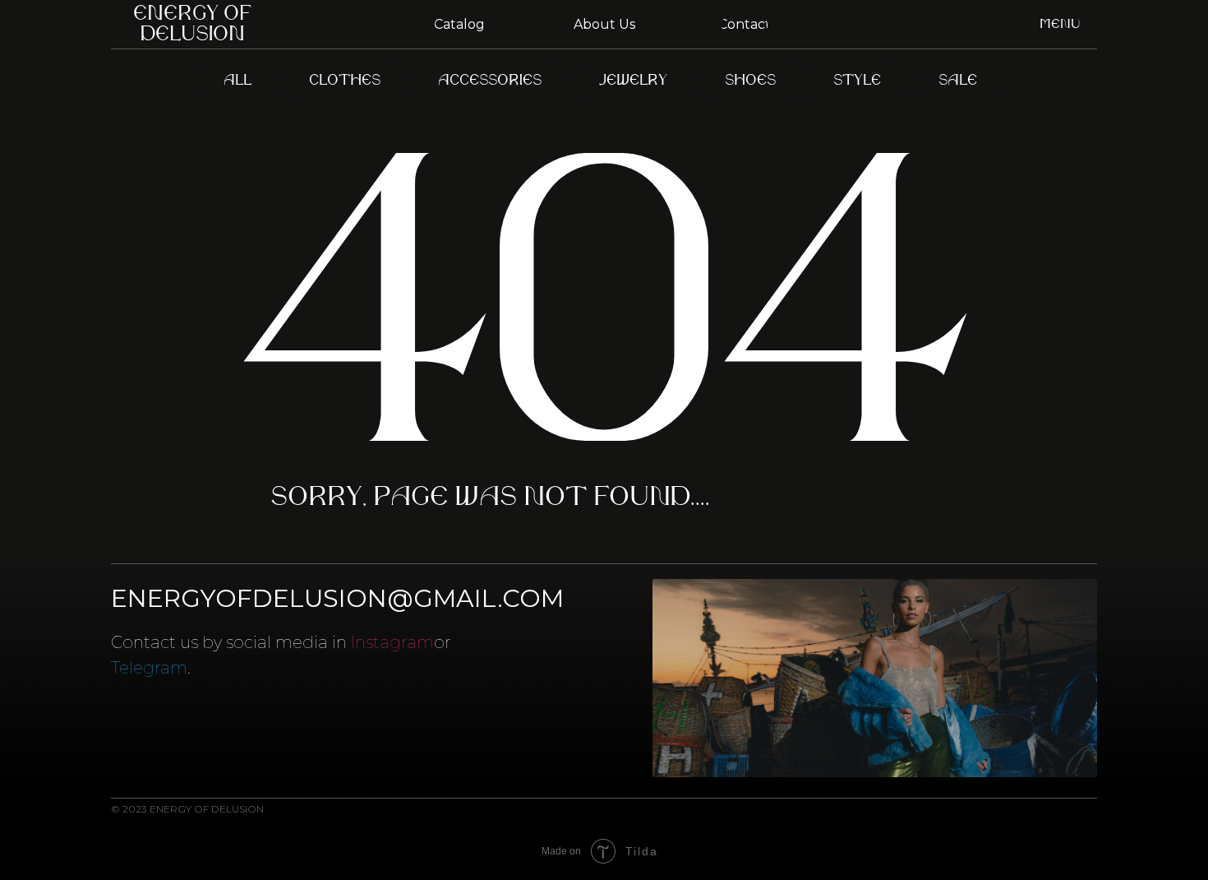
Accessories (490, 81)
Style (857, 81)
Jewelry (633, 81)
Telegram (149, 668)
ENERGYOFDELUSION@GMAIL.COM (337, 598)
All (237, 81)
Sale (957, 81)
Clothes (344, 81)
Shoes (750, 81)
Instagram (392, 642)
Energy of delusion (192, 24)
